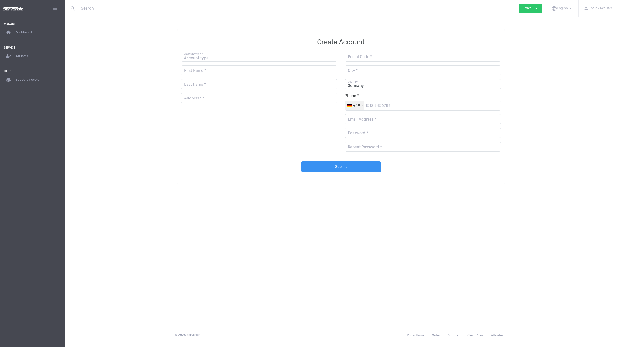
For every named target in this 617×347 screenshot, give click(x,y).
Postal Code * (360, 56)
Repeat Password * (365, 147)
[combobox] (354, 105)
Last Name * (195, 84)
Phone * (352, 95)
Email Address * (362, 119)
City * (353, 70)
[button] (562, 8)
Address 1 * (194, 98)
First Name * (195, 70)
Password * (358, 133)
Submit (341, 167)
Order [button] (530, 8)
